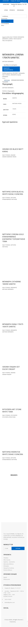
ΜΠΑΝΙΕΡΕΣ (21, 37)
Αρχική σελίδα (6, 37)
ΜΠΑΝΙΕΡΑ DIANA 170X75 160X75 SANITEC (12, 325)
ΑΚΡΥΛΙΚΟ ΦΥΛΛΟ (16, 103)
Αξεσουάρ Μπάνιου (9, 564)
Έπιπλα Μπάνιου (8, 570)
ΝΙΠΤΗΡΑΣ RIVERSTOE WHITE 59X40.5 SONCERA (12, 453)
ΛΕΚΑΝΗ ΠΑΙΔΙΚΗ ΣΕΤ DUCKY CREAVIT (11, 368)
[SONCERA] (20, 493)
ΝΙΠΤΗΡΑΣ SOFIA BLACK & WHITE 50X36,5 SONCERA (12, 192)
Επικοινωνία (7, 579)
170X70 (14, 109)
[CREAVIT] (8, 519)
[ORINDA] (20, 504)
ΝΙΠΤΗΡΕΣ (13, 197)
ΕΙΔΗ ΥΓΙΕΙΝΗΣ (14, 37)
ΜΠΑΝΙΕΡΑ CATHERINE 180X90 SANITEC (11, 282)
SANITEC (14, 98)
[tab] (7, 80)
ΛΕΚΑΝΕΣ (13, 155)
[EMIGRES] (20, 514)
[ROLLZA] (20, 499)
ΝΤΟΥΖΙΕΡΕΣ (14, 415)
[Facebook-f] (5, 611)
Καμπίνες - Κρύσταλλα (9, 562)
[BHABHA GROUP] (20, 519)
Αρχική (5, 577)
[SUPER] (8, 493)
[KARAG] (20, 509)
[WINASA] (8, 485)
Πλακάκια (6, 558)
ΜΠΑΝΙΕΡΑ (5, 76)
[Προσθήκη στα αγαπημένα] (4, 160)
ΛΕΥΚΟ (14, 114)
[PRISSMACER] (8, 504)
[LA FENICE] (8, 509)
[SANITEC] (8, 499)
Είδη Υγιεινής (7, 560)
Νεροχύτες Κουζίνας (9, 568)
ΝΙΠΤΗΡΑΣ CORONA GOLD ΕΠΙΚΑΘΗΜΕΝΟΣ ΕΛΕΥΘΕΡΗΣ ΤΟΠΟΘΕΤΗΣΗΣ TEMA (13, 238)
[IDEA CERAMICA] (8, 514)
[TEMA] (20, 481)
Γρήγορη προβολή (4, 165)
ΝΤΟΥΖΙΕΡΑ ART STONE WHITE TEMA (11, 410)
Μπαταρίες (6, 566)
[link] (17, 622)
